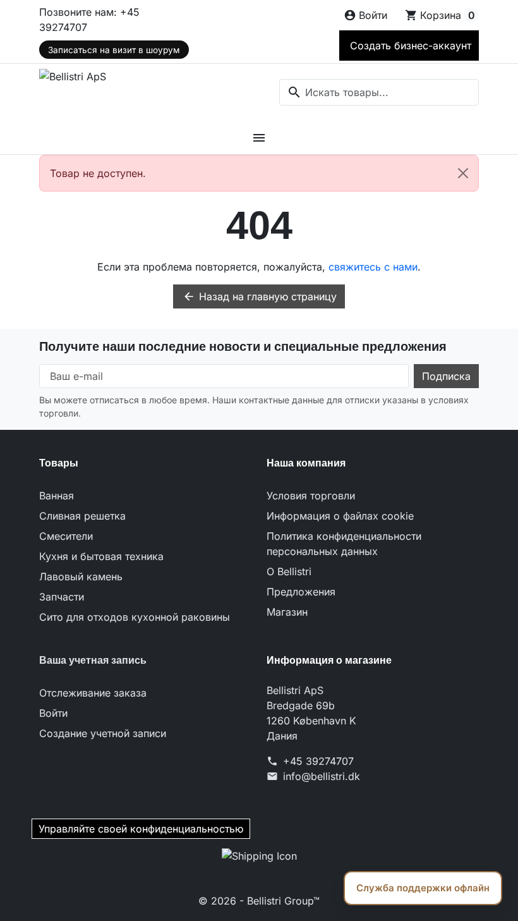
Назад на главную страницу (260, 296)
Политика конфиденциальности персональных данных (344, 544)
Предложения (301, 591)
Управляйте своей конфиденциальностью (141, 828)
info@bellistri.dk (321, 776)
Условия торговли (311, 495)
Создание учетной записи (102, 733)
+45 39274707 (318, 761)
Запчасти (61, 596)
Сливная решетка (82, 515)
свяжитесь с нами (373, 266)
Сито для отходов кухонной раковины (134, 617)
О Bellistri (289, 571)
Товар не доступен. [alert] (98, 173)
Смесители (66, 536)
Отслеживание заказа (93, 692)
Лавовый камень (81, 576)
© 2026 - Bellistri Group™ (259, 900)
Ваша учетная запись (93, 660)
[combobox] (379, 92)
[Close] (463, 173)
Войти (53, 713)
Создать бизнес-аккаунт (409, 45)
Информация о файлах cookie (340, 515)
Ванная (56, 495)
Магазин (287, 612)
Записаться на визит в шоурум (113, 50)
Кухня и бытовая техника (101, 556)
